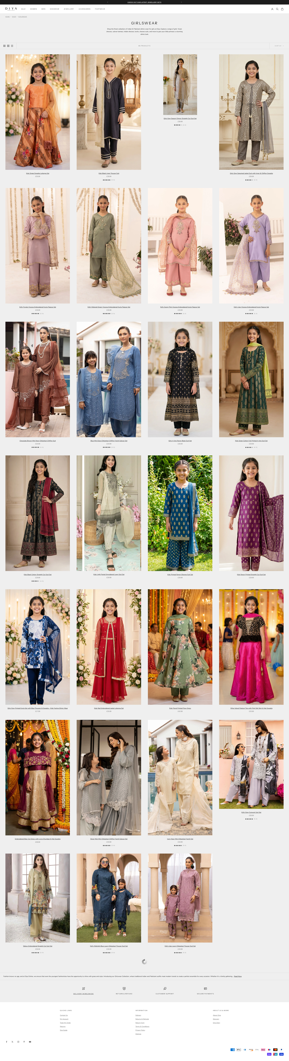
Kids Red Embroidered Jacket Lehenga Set (109, 708)
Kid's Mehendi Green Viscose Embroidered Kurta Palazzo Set (109, 307)
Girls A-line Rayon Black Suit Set (180, 441)
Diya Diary (216, 1023)
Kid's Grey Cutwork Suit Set (251, 812)
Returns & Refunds (142, 1019)
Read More (238, 976)
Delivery (138, 1015)
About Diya (217, 1015)
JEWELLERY (69, 9)
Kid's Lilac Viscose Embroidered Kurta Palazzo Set (251, 307)
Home (7, 17)
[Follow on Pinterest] (24, 1042)
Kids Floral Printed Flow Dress (180, 708)
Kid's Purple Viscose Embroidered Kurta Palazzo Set (37, 307)
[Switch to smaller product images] (8, 46)
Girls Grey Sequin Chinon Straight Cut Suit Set (180, 118)
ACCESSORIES (85, 9)
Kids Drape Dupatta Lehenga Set (37, 173)
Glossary (216, 1019)
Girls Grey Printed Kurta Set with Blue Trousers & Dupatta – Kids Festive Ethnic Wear (38, 708)
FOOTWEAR (100, 9)
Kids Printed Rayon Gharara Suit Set (180, 575)
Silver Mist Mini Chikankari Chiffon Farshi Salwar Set (108, 839)
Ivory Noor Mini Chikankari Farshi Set (180, 839)
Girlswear (22, 17)
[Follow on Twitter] (12, 1042)
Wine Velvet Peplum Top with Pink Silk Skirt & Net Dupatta (251, 708)
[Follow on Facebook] (6, 1042)
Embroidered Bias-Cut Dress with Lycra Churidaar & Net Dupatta (37, 839)
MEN (43, 9)
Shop (14, 17)
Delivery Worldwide (83, 994)
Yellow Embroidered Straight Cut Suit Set (37, 946)
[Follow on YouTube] (30, 1042)
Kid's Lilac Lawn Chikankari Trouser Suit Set (180, 946)
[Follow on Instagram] (18, 1042)
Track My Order (65, 1023)
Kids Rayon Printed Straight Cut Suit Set (251, 575)
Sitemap (138, 1034)
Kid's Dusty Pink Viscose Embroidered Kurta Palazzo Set (180, 307)
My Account (64, 1019)
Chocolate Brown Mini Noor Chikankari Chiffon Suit (38, 441)
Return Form (139, 1023)
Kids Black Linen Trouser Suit (109, 173)
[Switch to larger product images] (4, 46)
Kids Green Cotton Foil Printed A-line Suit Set (251, 441)
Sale (23, 9)
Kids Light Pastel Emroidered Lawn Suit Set (108, 574)
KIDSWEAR (54, 9)
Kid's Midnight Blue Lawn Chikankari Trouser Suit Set (109, 946)
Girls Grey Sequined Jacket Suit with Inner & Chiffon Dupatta (251, 173)
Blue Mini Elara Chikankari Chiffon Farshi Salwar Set (109, 441)
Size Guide (63, 1030)
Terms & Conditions (142, 1026)
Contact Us (64, 1015)
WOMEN (33, 9)
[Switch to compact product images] (12, 46)
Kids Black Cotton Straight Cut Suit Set (37, 575)
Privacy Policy (140, 1030)
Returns (62, 1026)
